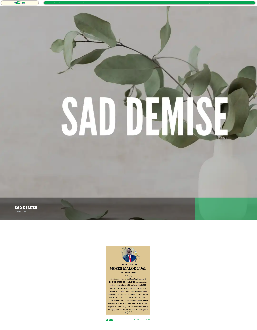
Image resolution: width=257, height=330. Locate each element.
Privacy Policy (82, 2)
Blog (67, 2)
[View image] (128, 280)
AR (209, 3)
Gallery (61, 2)
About (46, 2)
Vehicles (53, 2)
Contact (73, 2)
